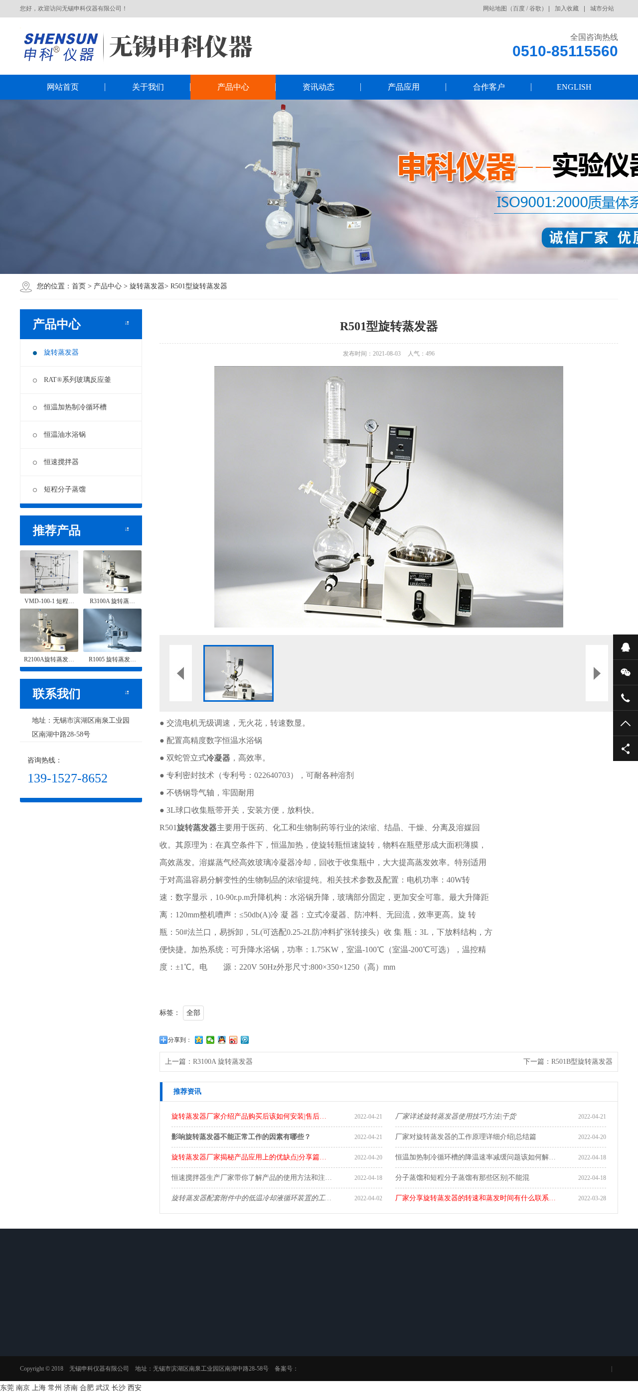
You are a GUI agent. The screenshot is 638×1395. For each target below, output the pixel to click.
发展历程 (47, 1374)
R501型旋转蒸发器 (198, 286)
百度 (519, 8)
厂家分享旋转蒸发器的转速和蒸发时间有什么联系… (475, 1198)
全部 (193, 1012)
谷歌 (535, 8)
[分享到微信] (210, 1040)
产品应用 (404, 87)
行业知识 (187, 1348)
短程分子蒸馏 (65, 489)
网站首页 (63, 87)
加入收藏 (567, 8)
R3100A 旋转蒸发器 (223, 1061)
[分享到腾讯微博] (245, 1040)
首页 (79, 286)
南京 (23, 1388)
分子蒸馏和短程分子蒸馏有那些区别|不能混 (462, 1177)
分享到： (180, 1039)
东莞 (7, 1388)
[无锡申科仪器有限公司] (164, 46)
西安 (135, 1388)
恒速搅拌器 (61, 462)
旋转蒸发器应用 (267, 1335)
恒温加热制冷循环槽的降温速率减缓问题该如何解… (475, 1157)
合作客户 (489, 87)
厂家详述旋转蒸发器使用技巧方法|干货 (455, 1116)
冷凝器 (218, 758)
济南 (71, 1388)
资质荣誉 (47, 1361)
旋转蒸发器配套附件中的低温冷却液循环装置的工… (251, 1198)
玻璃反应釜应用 (267, 1348)
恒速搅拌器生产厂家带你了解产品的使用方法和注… (251, 1177)
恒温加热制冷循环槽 (75, 407)
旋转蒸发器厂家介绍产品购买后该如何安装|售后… (248, 1116)
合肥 (87, 1388)
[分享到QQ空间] (199, 1040)
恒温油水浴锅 (65, 434)
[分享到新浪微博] (233, 1040)
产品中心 (233, 87)
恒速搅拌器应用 (267, 1361)
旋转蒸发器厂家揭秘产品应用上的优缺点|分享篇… (248, 1157)
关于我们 (148, 87)
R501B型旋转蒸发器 (582, 1061)
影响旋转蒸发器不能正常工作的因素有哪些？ (241, 1137)
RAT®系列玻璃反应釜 (77, 379)
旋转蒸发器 (147, 286)
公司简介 (47, 1335)
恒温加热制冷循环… (132, 1374)
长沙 (119, 1388)
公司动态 (187, 1335)
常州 (55, 1388)
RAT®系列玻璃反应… (120, 1355)
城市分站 (602, 8)
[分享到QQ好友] (222, 1040)
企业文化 (47, 1348)
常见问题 (187, 1361)
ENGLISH (574, 87)
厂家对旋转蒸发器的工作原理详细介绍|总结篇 (465, 1137)
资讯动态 (318, 87)
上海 (39, 1388)
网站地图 (495, 8)
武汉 (103, 1388)
